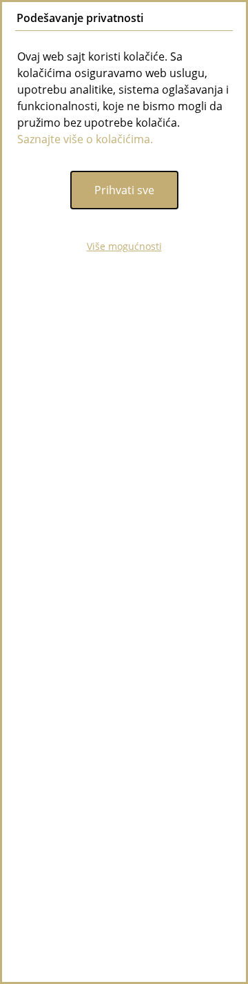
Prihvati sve (124, 190)
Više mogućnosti (124, 246)
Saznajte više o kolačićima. (85, 139)
